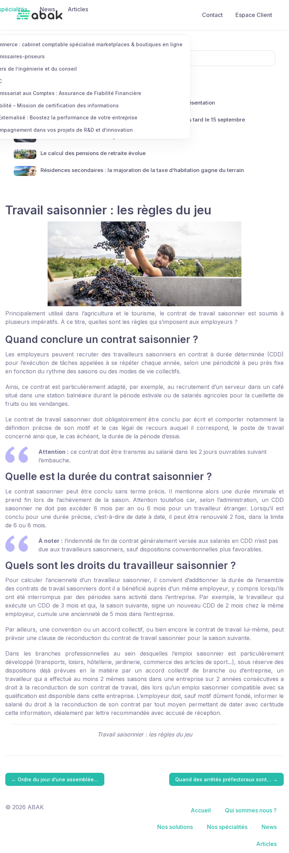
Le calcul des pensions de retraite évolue (93, 153)
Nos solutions (175, 826)
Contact (212, 14)
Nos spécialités (227, 826)
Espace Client (253, 14)
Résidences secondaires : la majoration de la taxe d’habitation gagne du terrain (142, 170)
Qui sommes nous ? (251, 810)
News (47, 9)
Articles (78, 9)
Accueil (201, 810)
